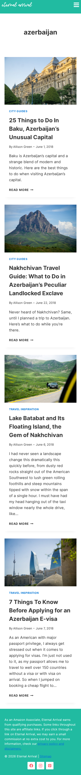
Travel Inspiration (24, 409)
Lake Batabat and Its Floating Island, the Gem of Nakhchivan (37, 426)
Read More (21, 190)
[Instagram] (40, 765)
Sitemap (45, 756)
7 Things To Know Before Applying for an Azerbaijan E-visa (39, 610)
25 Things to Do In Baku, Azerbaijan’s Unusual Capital (34, 128)
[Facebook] (31, 765)
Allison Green (22, 147)
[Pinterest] (49, 765)
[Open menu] (76, 5)
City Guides (18, 111)
